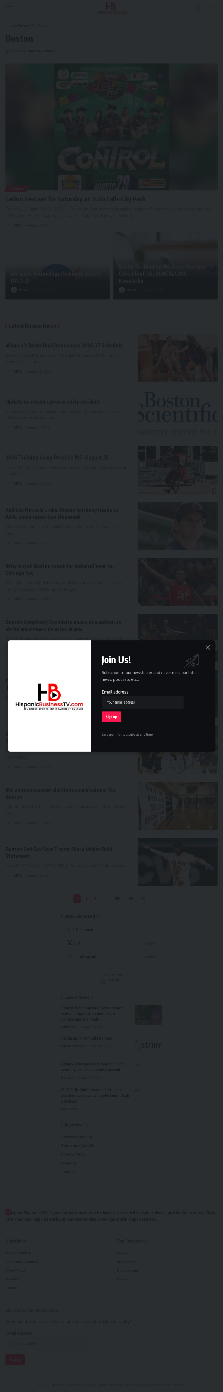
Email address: (115, 692)
